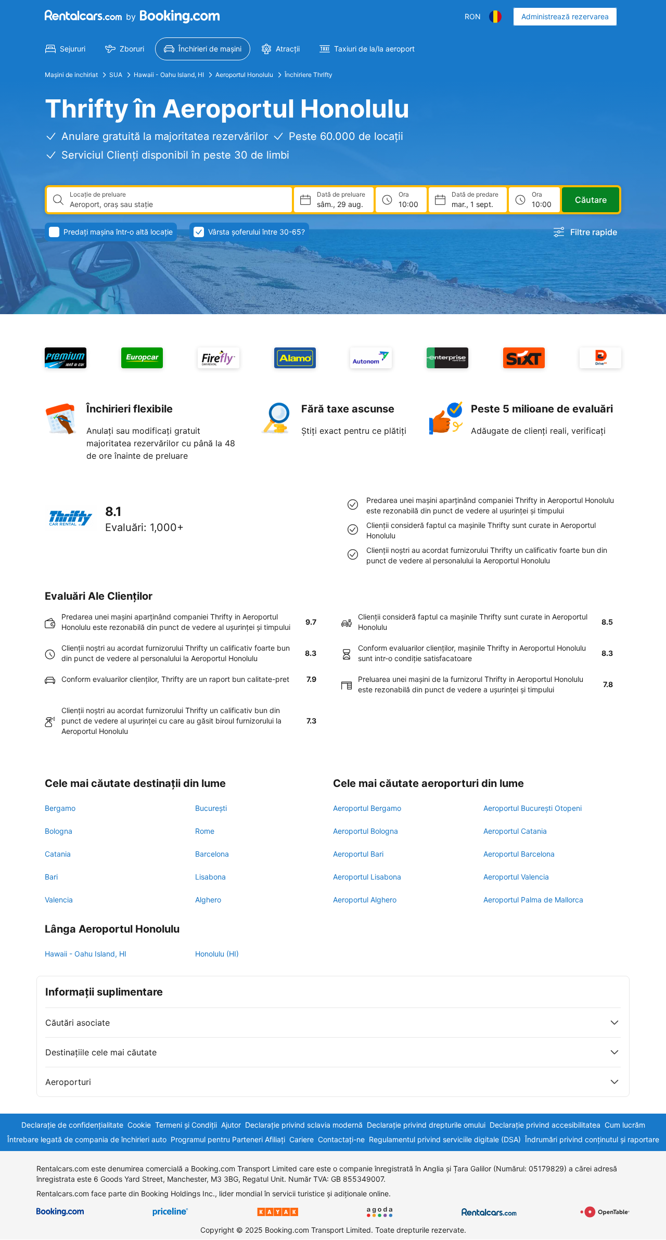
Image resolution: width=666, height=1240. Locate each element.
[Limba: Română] (495, 16)
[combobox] (177, 204)
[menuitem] (65, 48)
